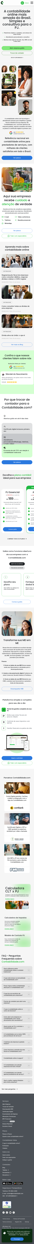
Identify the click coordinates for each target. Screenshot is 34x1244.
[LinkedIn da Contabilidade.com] (7, 1212)
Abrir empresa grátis (17, 48)
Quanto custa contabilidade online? (12, 1136)
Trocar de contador (17, 53)
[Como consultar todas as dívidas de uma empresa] (17, 292)
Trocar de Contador (8, 1106)
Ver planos (17, 158)
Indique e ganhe (7, 1160)
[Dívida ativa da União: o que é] (17, 321)
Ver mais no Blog (17, 344)
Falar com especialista (18, 236)
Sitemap (27, 1221)
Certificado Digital (7, 1111)
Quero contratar (17, 758)
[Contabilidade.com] (2, 3)
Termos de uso (6, 1218)
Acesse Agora (9, 899)
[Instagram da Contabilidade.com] (3, 1212)
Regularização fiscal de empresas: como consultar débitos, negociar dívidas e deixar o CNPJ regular (15, 277)
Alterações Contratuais (9, 1116)
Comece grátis (12, 529)
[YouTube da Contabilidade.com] (10, 1212)
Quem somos (6, 1155)
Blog (3, 1167)
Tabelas (4, 1170)
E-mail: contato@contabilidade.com (12, 1193)
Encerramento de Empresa (10, 1114)
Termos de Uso (23, 1234)
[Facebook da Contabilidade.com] (14, 1212)
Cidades (4, 1148)
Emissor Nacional (7, 1124)
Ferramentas (6, 1172)
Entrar (27, 3)
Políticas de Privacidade (19, 1218)
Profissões (5, 1145)
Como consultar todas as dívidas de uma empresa (15, 307)
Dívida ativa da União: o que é (13, 335)
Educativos (5, 1175)
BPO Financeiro (6, 1119)
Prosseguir (17, 1239)
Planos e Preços (7, 1134)
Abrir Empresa (6, 1104)
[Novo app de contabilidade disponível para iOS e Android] (7, 1183)
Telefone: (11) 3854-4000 (9, 1191)
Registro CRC (18, 1221)
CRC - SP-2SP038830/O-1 (9, 1196)
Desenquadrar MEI (17, 689)
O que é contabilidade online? (11, 1143)
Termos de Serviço (7, 1221)
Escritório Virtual (7, 1126)
